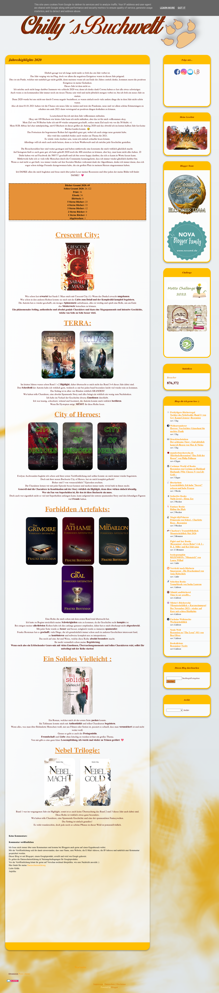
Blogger (114, 987)
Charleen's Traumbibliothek (184, 530)
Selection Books (178, 581)
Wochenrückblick (178, 621)
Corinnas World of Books (183, 466)
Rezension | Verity (179, 645)
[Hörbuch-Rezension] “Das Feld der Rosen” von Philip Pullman (187, 457)
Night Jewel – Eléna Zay (182, 498)
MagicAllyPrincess (179, 517)
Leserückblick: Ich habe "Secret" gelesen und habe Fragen (186, 486)
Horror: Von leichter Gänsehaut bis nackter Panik (187, 430)
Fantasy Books (177, 506)
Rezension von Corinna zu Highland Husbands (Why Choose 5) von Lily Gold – (187, 471)
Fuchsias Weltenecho (180, 619)
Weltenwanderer (178, 425)
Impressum (98, 984)
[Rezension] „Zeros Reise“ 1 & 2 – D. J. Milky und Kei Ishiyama (187, 545)
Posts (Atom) (24, 973)
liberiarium (175, 482)
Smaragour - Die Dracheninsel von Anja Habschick (187, 572)
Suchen (170, 681)
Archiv (186, 710)
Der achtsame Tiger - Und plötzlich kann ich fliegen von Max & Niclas (187, 443)
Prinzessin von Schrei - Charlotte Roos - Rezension (186, 521)
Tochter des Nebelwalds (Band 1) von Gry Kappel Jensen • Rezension (188, 416)
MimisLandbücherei (180, 592)
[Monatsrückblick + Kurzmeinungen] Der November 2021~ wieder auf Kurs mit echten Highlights (188, 608)
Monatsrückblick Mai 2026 (183, 533)
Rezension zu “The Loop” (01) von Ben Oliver (187, 634)
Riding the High (177, 509)
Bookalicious (176, 643)
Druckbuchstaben (179, 439)
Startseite (80, 967)
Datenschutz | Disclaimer (115, 984)
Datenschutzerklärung (36, 865)
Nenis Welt (175, 629)
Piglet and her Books (180, 541)
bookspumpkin (177, 554)
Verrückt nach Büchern (182, 568)
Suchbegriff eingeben (191, 678)
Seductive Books (178, 496)
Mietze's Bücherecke (180, 602)
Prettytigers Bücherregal (182, 412)
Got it (181, 7)
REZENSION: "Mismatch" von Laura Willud (185, 559)
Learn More (167, 7)
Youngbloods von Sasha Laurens (186, 584)
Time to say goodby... (180, 594)
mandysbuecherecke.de (182, 452)
